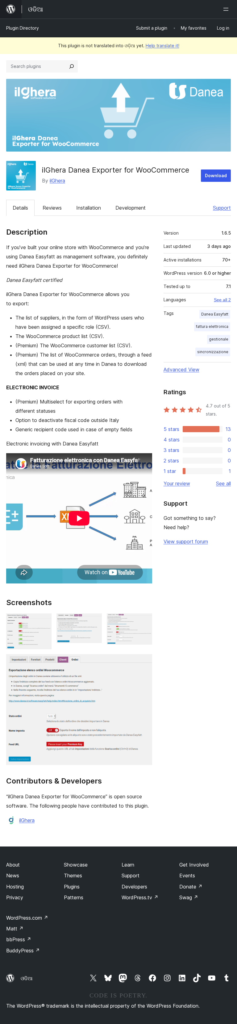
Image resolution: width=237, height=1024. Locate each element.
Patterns (73, 897)
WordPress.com (27, 918)
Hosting (15, 887)
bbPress (18, 939)
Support (222, 208)
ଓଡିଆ (26, 978)
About (13, 865)
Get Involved (194, 865)
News (12, 875)
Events (187, 875)
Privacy (14, 897)
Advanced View (181, 369)
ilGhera (57, 181)
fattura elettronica (212, 326)
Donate (190, 887)
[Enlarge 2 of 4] (93, 622)
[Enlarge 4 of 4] (144, 662)
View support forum (186, 541)
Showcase (76, 865)
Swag (188, 897)
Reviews (52, 208)
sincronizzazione (212, 351)
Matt (14, 929)
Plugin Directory (22, 28)
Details (20, 208)
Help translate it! (162, 45)
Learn (128, 865)
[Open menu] (227, 9)
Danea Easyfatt (214, 314)
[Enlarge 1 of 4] (43, 622)
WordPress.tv (140, 897)
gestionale (218, 339)
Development (130, 208)
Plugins (72, 887)
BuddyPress (23, 950)
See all (223, 483)
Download (216, 175)
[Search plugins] (71, 66)
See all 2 (222, 299)
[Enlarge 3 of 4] (144, 622)
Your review (177, 483)
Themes (73, 875)
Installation (88, 208)
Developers (134, 887)
